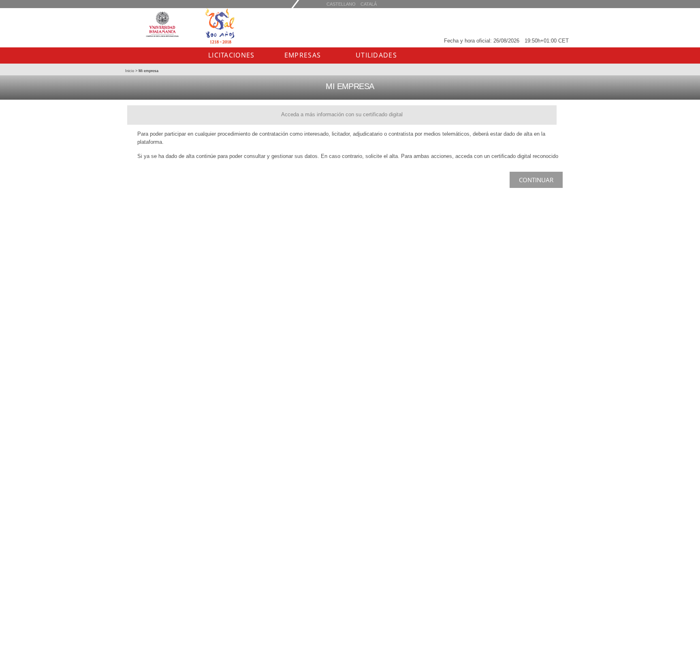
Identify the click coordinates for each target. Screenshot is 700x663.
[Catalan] (341, 4)
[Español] (369, 4)
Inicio (130, 71)
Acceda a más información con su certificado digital (342, 114)
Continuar (536, 180)
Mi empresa (147, 71)
